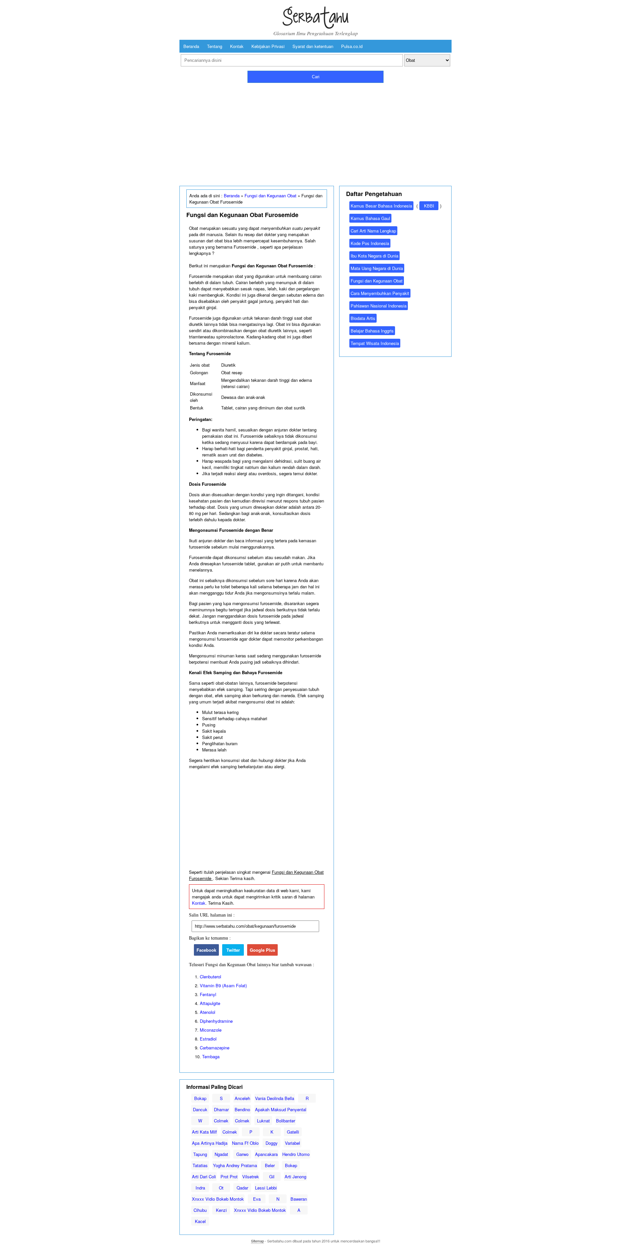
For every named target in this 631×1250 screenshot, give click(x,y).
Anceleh (242, 1098)
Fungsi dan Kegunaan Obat (270, 195)
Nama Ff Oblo (245, 1143)
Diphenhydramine (216, 1021)
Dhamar (221, 1109)
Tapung (200, 1154)
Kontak (237, 46)
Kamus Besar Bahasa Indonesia (381, 206)
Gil (271, 1176)
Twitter (233, 950)
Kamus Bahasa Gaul (370, 218)
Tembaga (211, 1056)
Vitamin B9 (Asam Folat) (223, 985)
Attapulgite (210, 1003)
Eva (257, 1199)
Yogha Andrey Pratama (235, 1165)
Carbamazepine (214, 1047)
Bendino (242, 1109)
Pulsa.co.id (351, 46)
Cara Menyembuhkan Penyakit (380, 293)
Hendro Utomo (296, 1154)
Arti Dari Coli (204, 1176)
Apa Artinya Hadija (209, 1143)
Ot (221, 1188)
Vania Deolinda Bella (274, 1098)
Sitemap (257, 1240)
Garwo (242, 1154)
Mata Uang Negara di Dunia (377, 268)
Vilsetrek (250, 1176)
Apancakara (266, 1154)
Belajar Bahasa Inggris (372, 331)
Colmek (221, 1120)
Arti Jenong (295, 1176)
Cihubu (200, 1210)
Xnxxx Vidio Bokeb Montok (218, 1199)
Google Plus (262, 950)
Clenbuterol (210, 976)
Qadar (242, 1188)
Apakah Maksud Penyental (280, 1109)
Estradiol (208, 1039)
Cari (315, 76)
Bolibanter (285, 1120)
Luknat (263, 1120)
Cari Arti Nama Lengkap (373, 231)
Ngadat (221, 1154)
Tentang (214, 46)
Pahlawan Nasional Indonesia (379, 306)
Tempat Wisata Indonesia (375, 343)
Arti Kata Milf (204, 1132)
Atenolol (207, 1012)
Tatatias (200, 1165)
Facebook (206, 950)
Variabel (292, 1143)
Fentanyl (208, 994)
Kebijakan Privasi (268, 46)
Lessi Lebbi (266, 1188)
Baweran (299, 1199)
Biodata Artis (363, 318)
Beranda (191, 46)
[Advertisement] (315, 133)
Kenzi (221, 1210)
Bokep (291, 1165)
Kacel (200, 1221)
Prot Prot (229, 1176)
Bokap (200, 1098)
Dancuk (200, 1109)
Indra (200, 1188)
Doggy (272, 1143)
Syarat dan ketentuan (312, 46)
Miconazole (211, 1030)
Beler (270, 1165)
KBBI (429, 206)
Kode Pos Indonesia (370, 243)
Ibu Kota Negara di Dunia (374, 256)
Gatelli (293, 1132)
